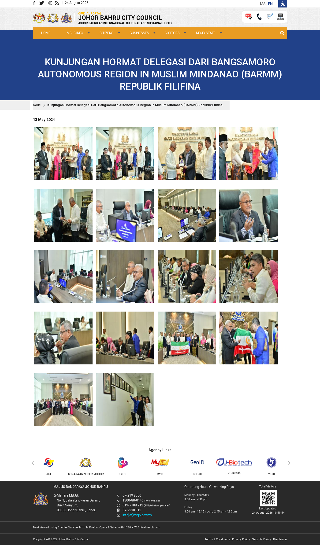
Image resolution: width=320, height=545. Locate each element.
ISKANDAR (271, 474)
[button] (63, 155)
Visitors (172, 33)
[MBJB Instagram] (51, 2)
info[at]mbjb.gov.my (137, 515)
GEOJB (160, 474)
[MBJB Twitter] (43, 2)
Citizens (106, 33)
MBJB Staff (205, 33)
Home (45, 33)
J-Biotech (197, 473)
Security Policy (261, 539)
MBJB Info (75, 33)
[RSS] (58, 2)
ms (263, 4)
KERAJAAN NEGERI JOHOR (49, 474)
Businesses (139, 33)
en (270, 4)
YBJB (234, 474)
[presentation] (31, 463)
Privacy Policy (241, 539)
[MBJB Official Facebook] (36, 2)
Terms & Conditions (217, 539)
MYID (123, 474)
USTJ (85, 474)
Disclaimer (280, 539)
